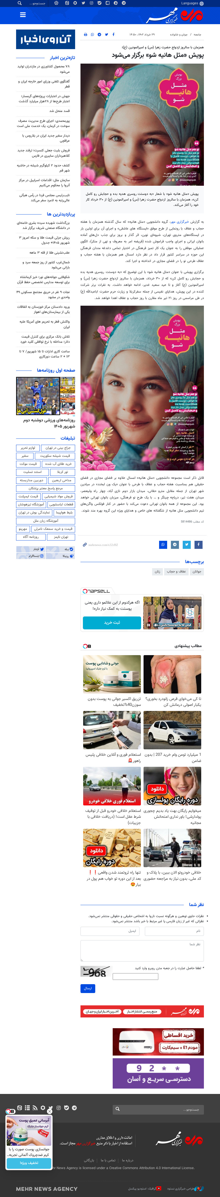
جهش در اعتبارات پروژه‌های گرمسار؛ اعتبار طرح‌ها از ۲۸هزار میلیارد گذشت (44, 99)
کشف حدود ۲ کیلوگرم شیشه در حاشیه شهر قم (43, 168)
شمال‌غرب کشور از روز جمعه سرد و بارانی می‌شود (46, 265)
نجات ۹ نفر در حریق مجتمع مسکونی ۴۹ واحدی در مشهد (43, 295)
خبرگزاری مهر (181, 222)
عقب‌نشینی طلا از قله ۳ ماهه (50, 253)
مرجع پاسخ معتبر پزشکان (46, 488)
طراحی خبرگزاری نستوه (180, 1189)
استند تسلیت (32, 472)
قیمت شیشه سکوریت (55, 456)
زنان (157, 571)
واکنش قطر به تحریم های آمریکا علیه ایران (45, 324)
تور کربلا (62, 472)
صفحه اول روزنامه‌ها (56, 370)
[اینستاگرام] (58, 1108)
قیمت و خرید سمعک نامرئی (53, 529)
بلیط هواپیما (64, 512)
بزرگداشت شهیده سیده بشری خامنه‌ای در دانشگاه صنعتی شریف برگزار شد (43, 225)
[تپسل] (85, 591)
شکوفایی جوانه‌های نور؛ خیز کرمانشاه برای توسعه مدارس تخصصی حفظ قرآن (43, 280)
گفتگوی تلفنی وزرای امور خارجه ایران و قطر (44, 84)
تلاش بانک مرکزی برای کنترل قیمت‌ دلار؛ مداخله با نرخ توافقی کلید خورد (45, 339)
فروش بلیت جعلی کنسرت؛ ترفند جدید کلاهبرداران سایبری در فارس (43, 153)
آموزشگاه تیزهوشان (31, 504)
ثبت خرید (112, 622)
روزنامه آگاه (31, 537)
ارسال (88, 988)
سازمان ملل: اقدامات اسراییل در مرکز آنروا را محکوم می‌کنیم (44, 183)
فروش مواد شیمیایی (59, 496)
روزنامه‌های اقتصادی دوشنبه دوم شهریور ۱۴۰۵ (47, 423)
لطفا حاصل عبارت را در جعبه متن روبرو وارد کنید (169, 968)
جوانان (197, 571)
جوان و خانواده (179, 34)
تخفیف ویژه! (29, 1163)
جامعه (197, 34)
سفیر (24, 456)
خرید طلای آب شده (58, 464)
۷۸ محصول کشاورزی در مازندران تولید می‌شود (43, 69)
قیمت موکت (28, 464)
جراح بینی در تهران (58, 448)
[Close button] (49, 1111)
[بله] (66, 1108)
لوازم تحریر (28, 448)
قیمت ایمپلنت (28, 496)
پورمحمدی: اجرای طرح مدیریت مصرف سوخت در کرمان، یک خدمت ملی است (43, 123)
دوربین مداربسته (31, 480)
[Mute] (156, 625)
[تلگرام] (74, 1108)
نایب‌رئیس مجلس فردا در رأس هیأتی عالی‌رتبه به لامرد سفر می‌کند (44, 198)
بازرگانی (89, 1160)
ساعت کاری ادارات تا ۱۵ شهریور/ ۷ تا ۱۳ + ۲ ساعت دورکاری (44, 354)
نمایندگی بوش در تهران (34, 512)
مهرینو (23, 529)
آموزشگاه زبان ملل (45, 521)
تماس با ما (108, 1160)
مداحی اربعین (61, 480)
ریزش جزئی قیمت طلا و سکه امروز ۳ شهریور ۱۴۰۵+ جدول (44, 240)
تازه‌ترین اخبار (62, 57)
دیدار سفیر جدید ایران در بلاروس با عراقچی (46, 138)
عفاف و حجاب (176, 571)
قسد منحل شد (59, 111)
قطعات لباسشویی (61, 504)
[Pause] (148, 625)
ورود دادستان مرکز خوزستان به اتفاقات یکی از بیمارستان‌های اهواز (43, 309)
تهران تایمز (61, 537)
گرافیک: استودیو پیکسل (142, 1189)
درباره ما (127, 1160)
